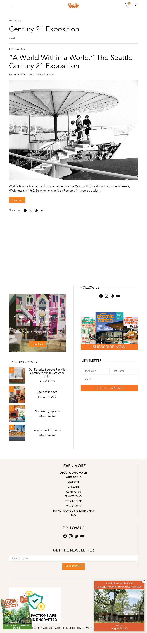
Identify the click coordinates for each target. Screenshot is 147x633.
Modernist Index (42, 310)
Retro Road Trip (17, 49)
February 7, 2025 (47, 434)
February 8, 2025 (47, 415)
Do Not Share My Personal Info (73, 511)
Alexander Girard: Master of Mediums (38, 319)
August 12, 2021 (17, 74)
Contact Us (73, 491)
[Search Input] (136, 5)
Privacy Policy (73, 496)
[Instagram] (106, 296)
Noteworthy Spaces (47, 411)
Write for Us (73, 477)
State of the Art (47, 392)
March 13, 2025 (47, 381)
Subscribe (74, 487)
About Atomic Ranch (73, 472)
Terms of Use (73, 501)
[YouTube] (117, 296)
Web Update (73, 506)
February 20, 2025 (23, 332)
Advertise (73, 482)
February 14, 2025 (47, 396)
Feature (28, 310)
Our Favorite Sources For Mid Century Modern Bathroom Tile (47, 373)
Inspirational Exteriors (47, 430)
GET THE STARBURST (109, 388)
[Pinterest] (112, 296)
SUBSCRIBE (73, 566)
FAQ (73, 515)
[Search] (11, 5)
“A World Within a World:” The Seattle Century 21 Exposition (70, 62)
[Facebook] (100, 296)
